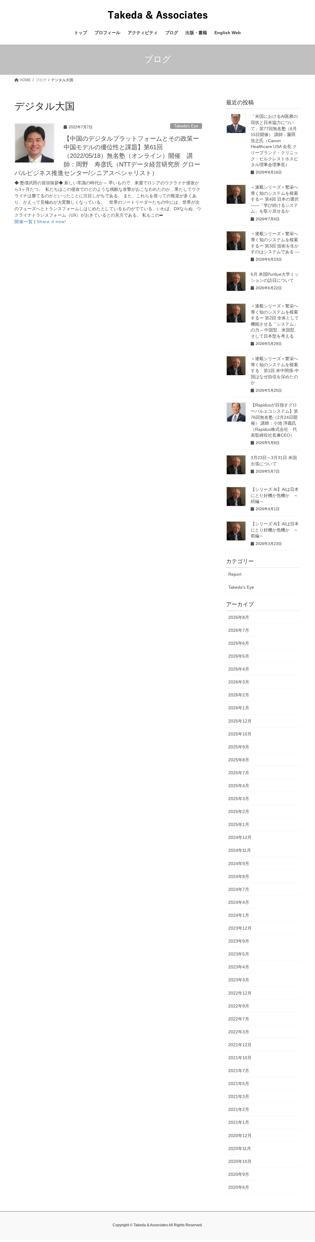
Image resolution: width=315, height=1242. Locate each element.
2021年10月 (240, 1057)
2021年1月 (238, 1122)
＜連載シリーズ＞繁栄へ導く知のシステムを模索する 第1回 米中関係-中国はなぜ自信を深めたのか (275, 370)
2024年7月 (238, 889)
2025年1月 (238, 824)
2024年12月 (240, 837)
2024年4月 (238, 902)
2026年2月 (238, 694)
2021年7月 (238, 1070)
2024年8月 (238, 876)
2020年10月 (240, 1161)
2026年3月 (238, 681)
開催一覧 (23, 221)
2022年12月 (240, 993)
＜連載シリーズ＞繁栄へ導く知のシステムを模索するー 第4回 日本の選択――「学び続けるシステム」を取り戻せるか (275, 199)
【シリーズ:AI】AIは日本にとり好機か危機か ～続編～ (275, 495)
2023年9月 (238, 941)
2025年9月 (238, 746)
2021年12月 (240, 1044)
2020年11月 (239, 1148)
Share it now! (51, 221)
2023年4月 (238, 966)
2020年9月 (238, 1174)
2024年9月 (238, 863)
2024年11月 (239, 850)
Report (234, 574)
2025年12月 (240, 721)
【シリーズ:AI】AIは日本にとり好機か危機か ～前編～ (275, 529)
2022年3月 (238, 1031)
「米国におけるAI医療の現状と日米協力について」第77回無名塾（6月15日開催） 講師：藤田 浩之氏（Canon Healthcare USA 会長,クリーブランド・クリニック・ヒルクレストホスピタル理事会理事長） (274, 140)
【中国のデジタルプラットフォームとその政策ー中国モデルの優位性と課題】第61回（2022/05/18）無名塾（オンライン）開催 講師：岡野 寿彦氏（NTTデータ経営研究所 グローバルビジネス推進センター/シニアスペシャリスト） (107, 155)
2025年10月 (240, 733)
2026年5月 (238, 656)
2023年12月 (240, 928)
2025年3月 (238, 798)
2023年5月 (238, 954)
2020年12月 (240, 1135)
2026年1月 (238, 707)
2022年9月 (238, 1006)
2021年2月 (238, 1109)
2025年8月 (238, 759)
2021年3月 (238, 1096)
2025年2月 (238, 811)
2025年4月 (238, 785)
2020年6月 (238, 1187)
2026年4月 (238, 669)
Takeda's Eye (186, 126)
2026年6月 (238, 643)
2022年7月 (238, 1018)
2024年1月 (238, 915)
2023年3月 (238, 979)
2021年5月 (238, 1083)
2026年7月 (238, 630)
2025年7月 (238, 772)
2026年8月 (238, 617)
